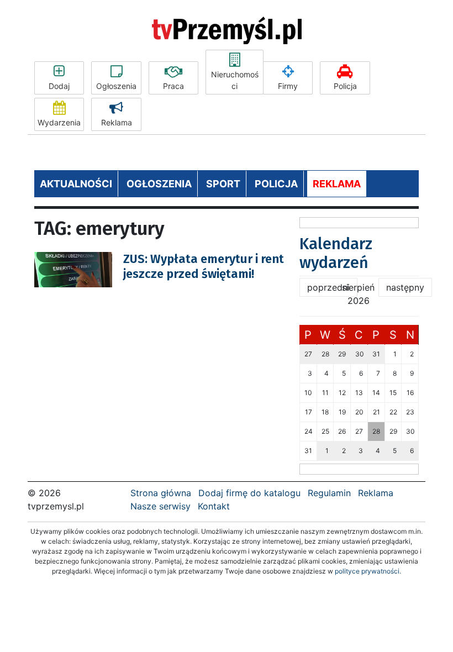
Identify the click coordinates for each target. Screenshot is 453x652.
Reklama (116, 122)
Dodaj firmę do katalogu (249, 492)
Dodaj (59, 86)
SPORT (223, 184)
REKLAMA (337, 184)
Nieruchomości (235, 80)
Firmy (288, 86)
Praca (173, 86)
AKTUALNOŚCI (76, 184)
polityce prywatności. (368, 571)
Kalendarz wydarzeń (335, 253)
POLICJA (276, 184)
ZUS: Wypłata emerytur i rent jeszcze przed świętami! (203, 266)
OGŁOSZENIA (159, 184)
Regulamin (329, 492)
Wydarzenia (59, 122)
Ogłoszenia (116, 86)
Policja (345, 86)
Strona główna (160, 492)
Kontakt (214, 506)
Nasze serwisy (160, 506)
